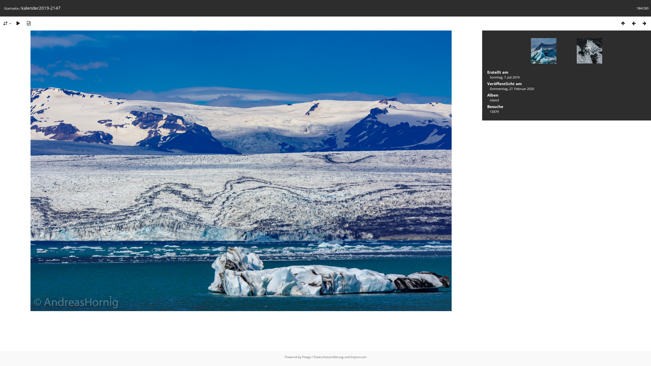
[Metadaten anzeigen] (28, 23)
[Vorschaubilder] (623, 23)
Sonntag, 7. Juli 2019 (505, 77)
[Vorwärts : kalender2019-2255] (644, 23)
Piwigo (306, 357)
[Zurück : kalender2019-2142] (633, 23)
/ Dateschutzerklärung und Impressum (339, 357)
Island (494, 100)
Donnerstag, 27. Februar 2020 (512, 88)
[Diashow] (18, 23)
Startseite (11, 8)
